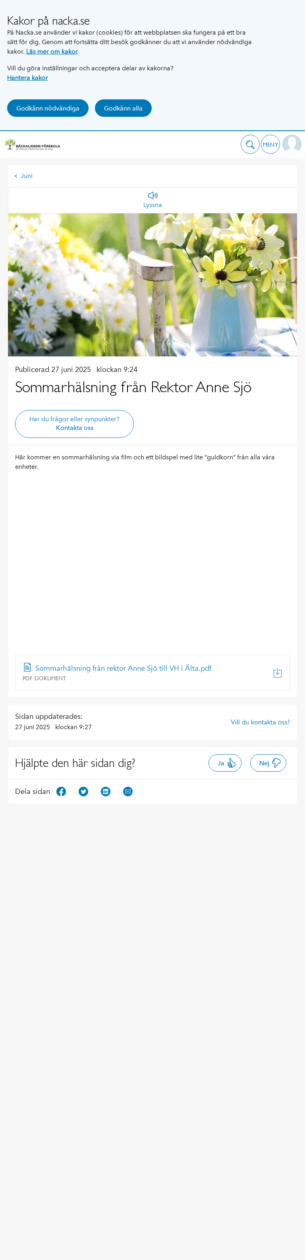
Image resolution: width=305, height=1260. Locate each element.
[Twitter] (83, 790)
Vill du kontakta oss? (260, 722)
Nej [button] (264, 763)
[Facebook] (61, 790)
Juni (27, 176)
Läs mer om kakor (52, 51)
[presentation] (152, 672)
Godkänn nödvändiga (47, 108)
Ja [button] (221, 763)
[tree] (152, 672)
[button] (250, 144)
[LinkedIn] (105, 790)
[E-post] (127, 790)
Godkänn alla (123, 108)
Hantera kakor (27, 77)
